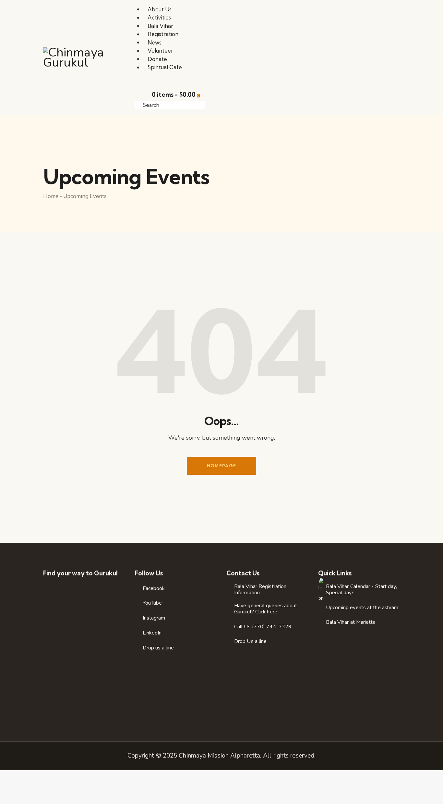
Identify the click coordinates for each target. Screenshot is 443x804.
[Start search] (213, 104)
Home (50, 196)
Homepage (221, 465)
